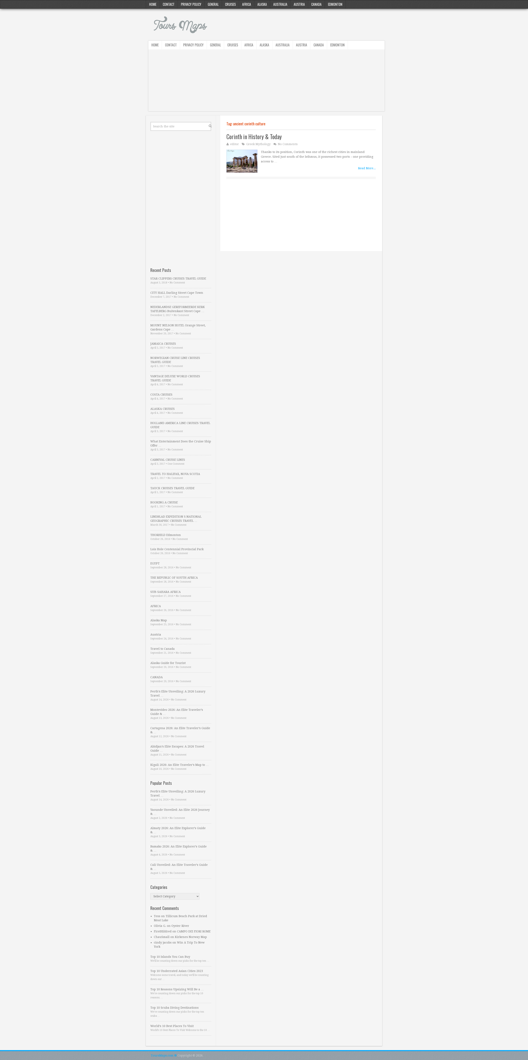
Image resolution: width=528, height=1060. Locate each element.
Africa (246, 4)
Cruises (230, 4)
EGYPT (155, 563)
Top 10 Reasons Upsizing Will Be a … (177, 989)
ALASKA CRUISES (162, 408)
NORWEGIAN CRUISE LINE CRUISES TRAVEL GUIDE (175, 360)
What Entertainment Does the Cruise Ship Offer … (180, 443)
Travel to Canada (162, 648)
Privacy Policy (191, 4)
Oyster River (180, 925)
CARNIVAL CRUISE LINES (167, 459)
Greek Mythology (258, 144)
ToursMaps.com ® (164, 1055)
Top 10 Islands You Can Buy (170, 956)
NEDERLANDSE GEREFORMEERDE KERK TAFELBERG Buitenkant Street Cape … (177, 309)
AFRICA (155, 606)
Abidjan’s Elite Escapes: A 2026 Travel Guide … (177, 748)
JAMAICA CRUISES (163, 343)
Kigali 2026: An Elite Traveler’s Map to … (179, 764)
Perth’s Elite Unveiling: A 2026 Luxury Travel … (177, 693)
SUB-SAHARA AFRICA (165, 591)
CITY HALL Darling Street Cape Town (176, 292)
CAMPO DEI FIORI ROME (194, 931)
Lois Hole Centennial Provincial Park (177, 549)
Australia (280, 4)
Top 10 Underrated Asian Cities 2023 (176, 971)
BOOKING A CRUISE (164, 502)
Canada (316, 4)
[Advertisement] (266, 82)
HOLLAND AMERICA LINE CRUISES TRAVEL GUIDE (180, 425)
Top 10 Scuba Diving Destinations (174, 1007)
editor (234, 144)
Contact (168, 4)
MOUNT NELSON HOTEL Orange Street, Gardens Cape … (178, 327)
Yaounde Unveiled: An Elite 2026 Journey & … (180, 812)
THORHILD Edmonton (165, 535)
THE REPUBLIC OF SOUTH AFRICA (174, 577)
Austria (299, 4)
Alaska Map (158, 620)
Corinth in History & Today (254, 136)
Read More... (367, 168)
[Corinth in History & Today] (241, 161)
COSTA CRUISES (161, 394)
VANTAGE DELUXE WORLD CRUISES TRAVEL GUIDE (175, 378)
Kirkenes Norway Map (191, 937)
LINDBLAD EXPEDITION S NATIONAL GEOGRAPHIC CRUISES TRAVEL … (176, 518)
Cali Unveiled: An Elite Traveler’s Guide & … (179, 867)
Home (152, 4)
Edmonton (335, 4)
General (213, 4)
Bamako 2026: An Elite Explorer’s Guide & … (178, 848)
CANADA (156, 677)
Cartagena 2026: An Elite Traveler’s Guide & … (180, 730)
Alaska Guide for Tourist (168, 663)
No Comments (288, 144)
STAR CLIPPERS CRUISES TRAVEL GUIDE (178, 278)
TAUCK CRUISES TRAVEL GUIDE (172, 488)
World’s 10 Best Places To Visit (172, 1026)
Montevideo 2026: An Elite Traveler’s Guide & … (176, 712)
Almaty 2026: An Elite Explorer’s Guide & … (178, 830)
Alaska (262, 4)
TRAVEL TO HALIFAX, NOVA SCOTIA (175, 474)
